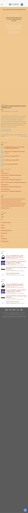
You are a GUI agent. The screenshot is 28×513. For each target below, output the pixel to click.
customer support (9, 199)
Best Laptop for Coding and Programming (14, 151)
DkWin (2, 182)
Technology (4, 104)
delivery (23, 199)
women (7, 208)
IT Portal (18, 201)
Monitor (3, 228)
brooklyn (3, 199)
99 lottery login (4, 177)
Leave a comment (24, 136)
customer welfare (17, 199)
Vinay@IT (16, 111)
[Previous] (2, 100)
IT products (10, 203)
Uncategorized (4, 241)
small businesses (17, 205)
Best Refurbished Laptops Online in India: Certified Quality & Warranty (14, 19)
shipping (11, 205)
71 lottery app (4, 173)
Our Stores (6, 314)
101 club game (4, 184)
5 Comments (9, 153)
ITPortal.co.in (20, 134)
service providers (4, 205)
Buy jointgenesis (5, 189)
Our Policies (11, 314)
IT (1, 219)
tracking (3, 208)
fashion (2, 201)
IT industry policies (6, 222)
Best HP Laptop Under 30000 (12, 160)
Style (2, 236)
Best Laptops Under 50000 (11, 164)
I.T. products (15, 134)
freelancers (8, 201)
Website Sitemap (21, 314)
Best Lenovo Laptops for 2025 (12, 156)
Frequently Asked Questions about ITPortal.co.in (13, 107)
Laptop (3, 225)
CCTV (2, 217)
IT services (15, 203)
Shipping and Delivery (6, 230)
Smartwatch (4, 233)
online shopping (22, 203)
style (23, 205)
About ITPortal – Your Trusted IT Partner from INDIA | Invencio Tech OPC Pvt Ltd (14, 313)
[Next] (6, 100)
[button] (2, 4)
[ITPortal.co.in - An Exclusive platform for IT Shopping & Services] (14, 4)
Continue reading (14, 32)
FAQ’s (16, 314)
